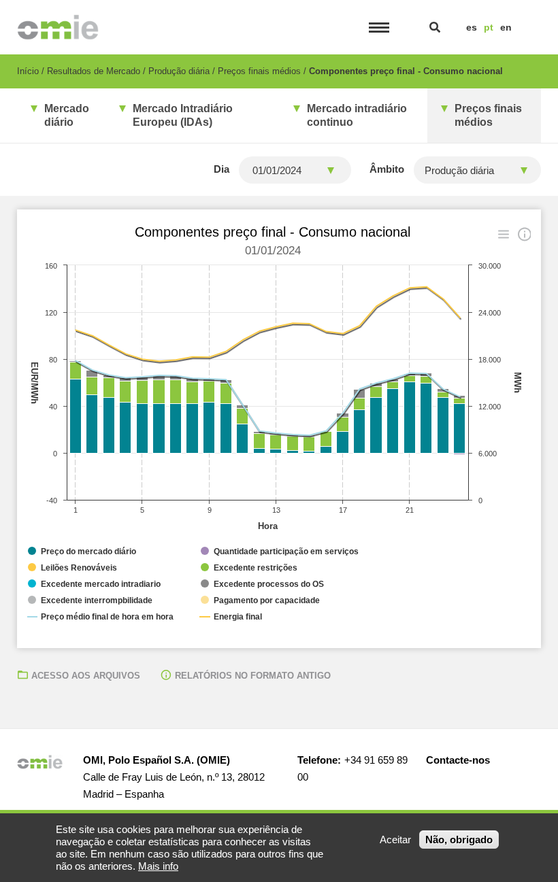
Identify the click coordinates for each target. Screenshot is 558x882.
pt (488, 27)
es (471, 27)
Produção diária (179, 71)
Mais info (158, 866)
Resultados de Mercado (93, 71)
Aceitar (395, 839)
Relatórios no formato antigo (253, 676)
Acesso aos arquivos (85, 676)
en (506, 27)
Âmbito (387, 169)
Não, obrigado (459, 839)
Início (28, 71)
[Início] (58, 27)
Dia (221, 169)
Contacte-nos (458, 760)
